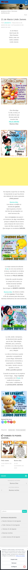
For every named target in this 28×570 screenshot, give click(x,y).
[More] (14, 422)
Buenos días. (14, 202)
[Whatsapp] (5, 422)
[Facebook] (2, 422)
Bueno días (17, 460)
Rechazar (14, 563)
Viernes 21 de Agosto (9, 529)
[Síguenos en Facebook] (26, 476)
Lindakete (7, 22)
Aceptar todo (14, 559)
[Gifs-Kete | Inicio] (6, 2)
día (7, 269)
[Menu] (26, 2)
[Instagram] (8, 422)
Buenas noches (7, 533)
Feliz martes (5, 460)
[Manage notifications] (24, 566)
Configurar (14, 566)
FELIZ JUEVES (14, 121)
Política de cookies (20, 555)
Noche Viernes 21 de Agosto (11, 521)
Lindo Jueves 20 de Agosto (11, 537)
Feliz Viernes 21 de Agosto (11, 525)
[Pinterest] (11, 422)
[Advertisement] (14, 62)
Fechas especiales (20, 430)
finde (18, 378)
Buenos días (5, 11)
